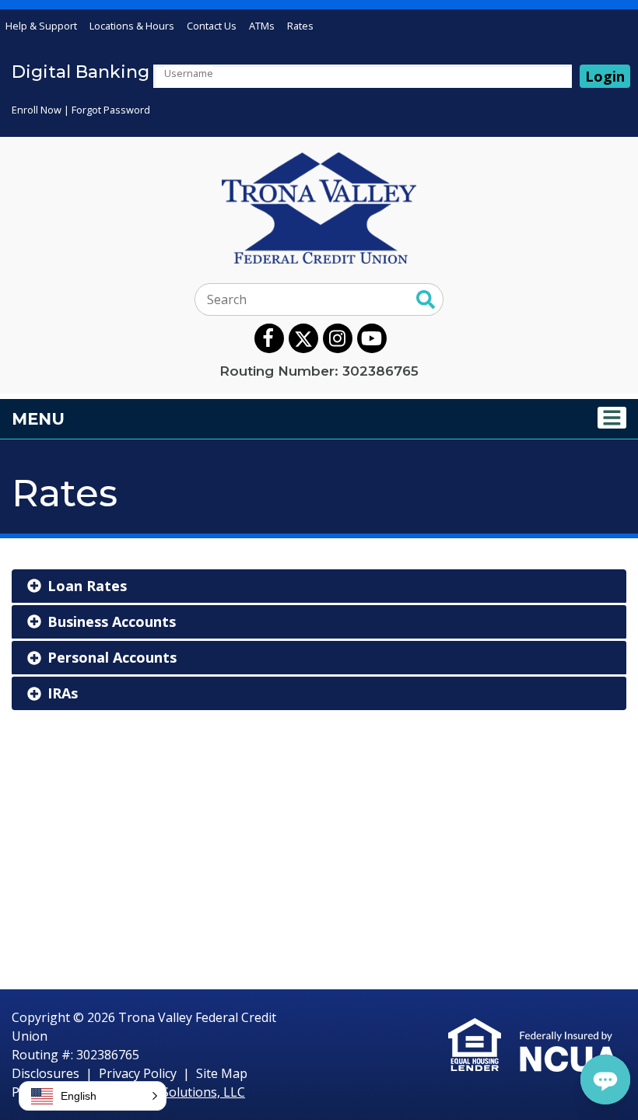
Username (188, 73)
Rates (300, 26)
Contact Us (212, 26)
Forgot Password (111, 110)
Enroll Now (36, 110)
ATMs (262, 26)
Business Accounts (111, 621)
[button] (92, 1096)
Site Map (221, 1073)
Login (605, 76)
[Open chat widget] (605, 1079)
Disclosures (45, 1073)
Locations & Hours (131, 26)
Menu (132, 418)
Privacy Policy (138, 1073)
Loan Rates (87, 585)
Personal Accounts (112, 657)
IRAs (62, 693)
